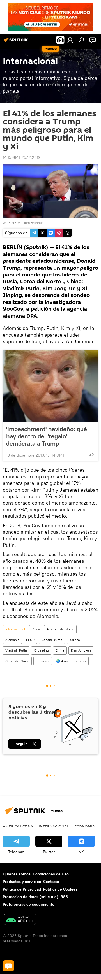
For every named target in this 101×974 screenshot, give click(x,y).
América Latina (18, 826)
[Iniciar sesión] (70, 39)
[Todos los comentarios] (8, 965)
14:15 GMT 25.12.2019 (21, 157)
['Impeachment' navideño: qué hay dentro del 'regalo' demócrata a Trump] (50, 386)
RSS (64, 896)
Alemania (12, 640)
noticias (80, 661)
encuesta (42, 661)
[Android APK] (20, 920)
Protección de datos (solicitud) (30, 896)
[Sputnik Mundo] (17, 42)
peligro (74, 640)
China (60, 650)
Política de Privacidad (22, 889)
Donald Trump (52, 640)
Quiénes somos (17, 874)
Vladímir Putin (16, 650)
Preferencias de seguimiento (28, 904)
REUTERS (13, 222)
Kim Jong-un (81, 650)
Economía (84, 826)
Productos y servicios (22, 881)
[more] (91, 454)
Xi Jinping (41, 650)
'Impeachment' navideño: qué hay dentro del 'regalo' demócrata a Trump (46, 436)
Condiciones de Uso (51, 874)
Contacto (51, 881)
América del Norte (60, 629)
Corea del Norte (17, 661)
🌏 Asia (62, 661)
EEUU (30, 640)
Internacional (15, 629)
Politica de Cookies (60, 889)
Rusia (36, 629)
